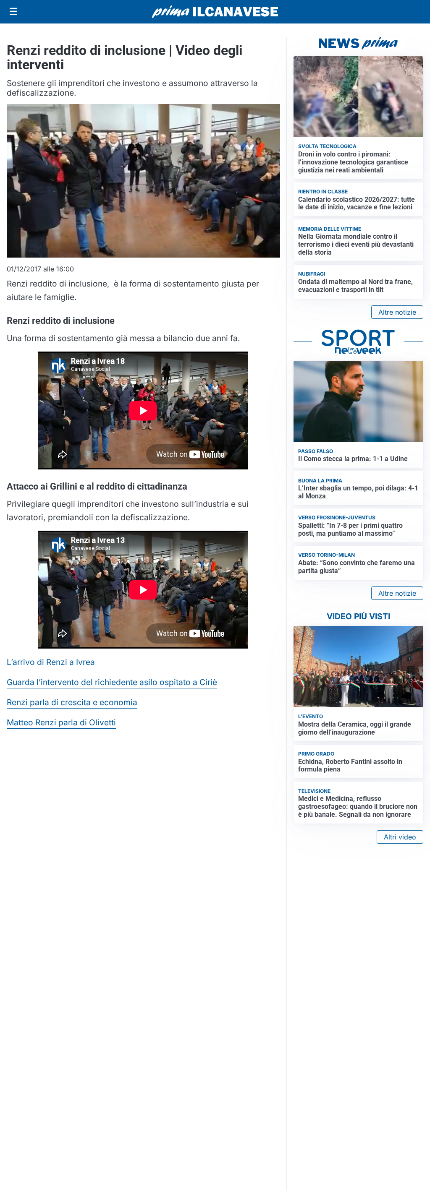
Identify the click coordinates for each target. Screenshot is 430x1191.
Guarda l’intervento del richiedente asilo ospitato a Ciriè (112, 682)
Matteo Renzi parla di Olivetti (61, 722)
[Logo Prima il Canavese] (215, 11)
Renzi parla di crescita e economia (72, 702)
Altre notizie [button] (397, 312)
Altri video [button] (400, 837)
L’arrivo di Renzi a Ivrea (51, 662)
